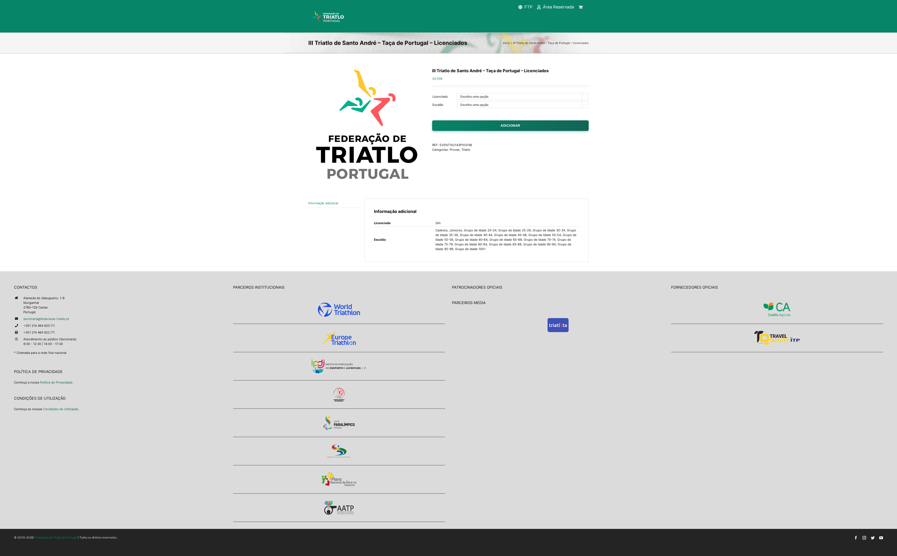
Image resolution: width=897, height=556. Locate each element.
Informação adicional (323, 203)
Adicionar (510, 125)
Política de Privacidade (56, 382)
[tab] (334, 203)
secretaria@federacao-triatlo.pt (46, 319)
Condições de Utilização (60, 409)
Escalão (437, 105)
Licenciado (440, 96)
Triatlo (465, 149)
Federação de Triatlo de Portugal (56, 537)
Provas (454, 149)
